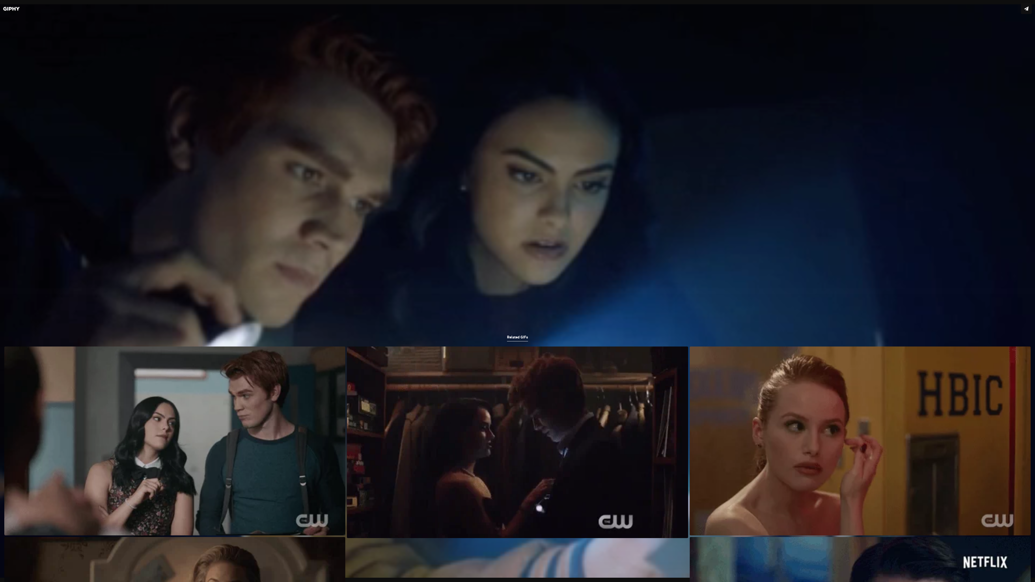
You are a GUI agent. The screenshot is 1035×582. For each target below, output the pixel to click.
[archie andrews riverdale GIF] (517, 291)
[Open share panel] (1026, 8)
